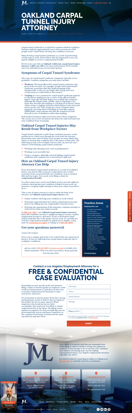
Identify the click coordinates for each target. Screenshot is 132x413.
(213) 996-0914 (99, 386)
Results (60, 3)
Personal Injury (90, 253)
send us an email (57, 248)
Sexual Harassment (93, 213)
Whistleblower (92, 249)
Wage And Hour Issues (95, 221)
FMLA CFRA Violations (94, 215)
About (41, 402)
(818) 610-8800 (38, 386)
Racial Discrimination (94, 241)
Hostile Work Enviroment (95, 237)
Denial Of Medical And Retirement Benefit (94, 226)
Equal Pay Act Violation (94, 231)
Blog (80, 402)
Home (23, 34)
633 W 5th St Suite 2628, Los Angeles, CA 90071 (96, 381)
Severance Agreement (94, 219)
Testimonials (81, 3)
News (67, 3)
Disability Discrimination (95, 229)
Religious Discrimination (95, 243)
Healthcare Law (92, 235)
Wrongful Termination (94, 209)
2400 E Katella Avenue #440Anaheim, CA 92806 (66, 381)
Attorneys (40, 3)
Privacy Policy (62, 409)
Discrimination (92, 211)
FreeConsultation (130, 206)
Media (73, 3)
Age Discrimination (93, 223)
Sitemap (55, 409)
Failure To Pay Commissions (96, 217)
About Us (33, 3)
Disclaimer (49, 409)
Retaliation (90, 245)
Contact (90, 3)
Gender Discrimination (94, 233)
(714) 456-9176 (69, 386)
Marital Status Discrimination (96, 239)
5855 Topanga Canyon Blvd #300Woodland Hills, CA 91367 (36, 381)
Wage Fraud (91, 247)
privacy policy (93, 317)
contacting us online (38, 223)
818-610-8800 (101, 3)
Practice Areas (51, 3)
